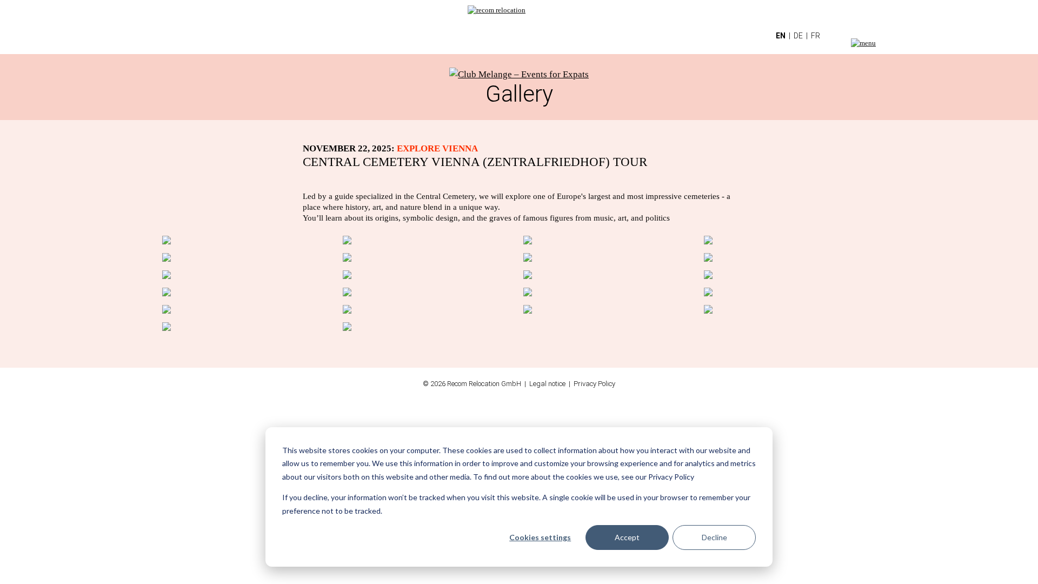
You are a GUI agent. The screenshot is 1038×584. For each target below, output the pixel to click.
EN (781, 35)
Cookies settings (540, 537)
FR (815, 35)
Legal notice (547, 384)
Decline (714, 537)
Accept (627, 537)
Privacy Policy (594, 384)
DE (798, 35)
